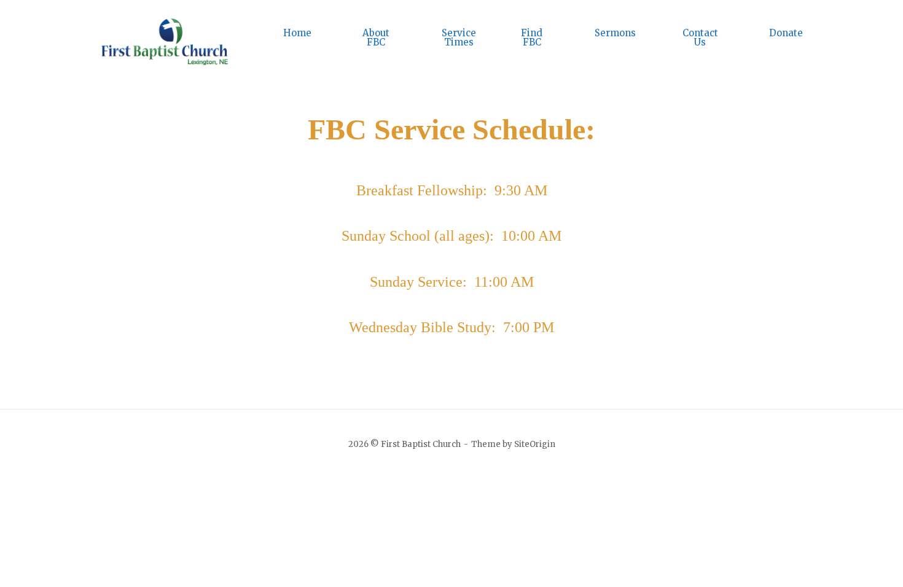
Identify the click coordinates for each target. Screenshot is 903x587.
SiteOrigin (534, 444)
